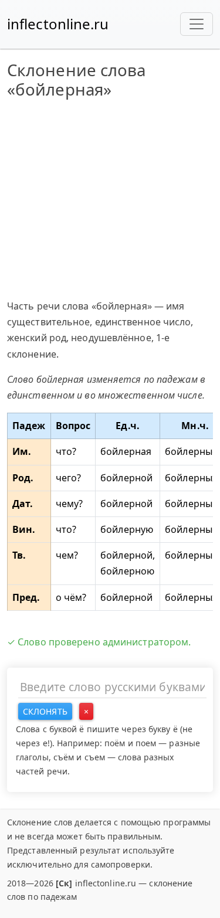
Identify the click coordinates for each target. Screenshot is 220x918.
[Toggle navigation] (196, 24)
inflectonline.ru (58, 23)
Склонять (45, 711)
